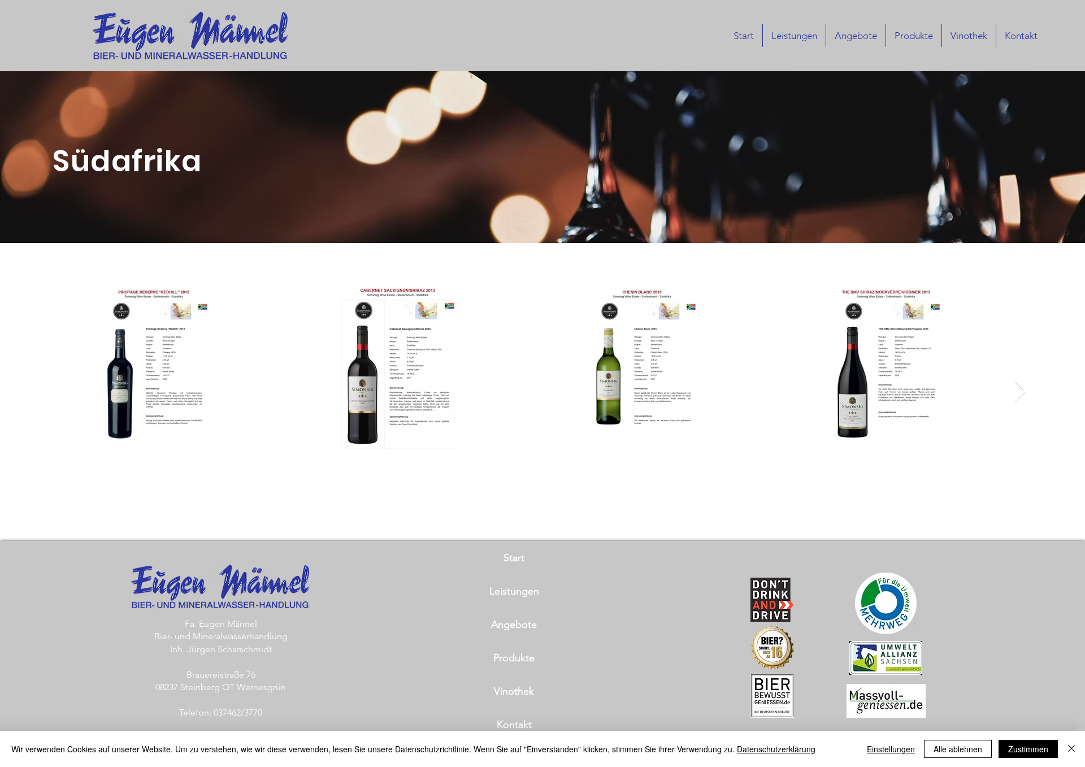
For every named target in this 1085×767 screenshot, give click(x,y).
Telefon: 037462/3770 (220, 712)
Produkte (514, 658)
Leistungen (514, 591)
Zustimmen (1028, 749)
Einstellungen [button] (891, 749)
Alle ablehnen (958, 749)
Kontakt (514, 724)
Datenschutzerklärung (776, 749)
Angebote (514, 624)
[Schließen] (1071, 749)
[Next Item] (1020, 392)
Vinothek (514, 691)
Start (514, 558)
